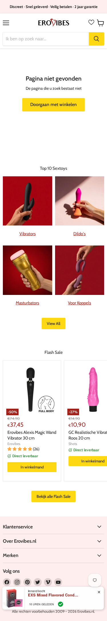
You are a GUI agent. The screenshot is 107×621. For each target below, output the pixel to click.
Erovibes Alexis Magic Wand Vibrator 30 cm (31, 435)
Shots (72, 444)
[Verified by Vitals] (60, 604)
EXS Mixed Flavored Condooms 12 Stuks (53, 595)
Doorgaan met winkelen (53, 104)
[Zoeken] (96, 38)
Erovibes (13, 444)
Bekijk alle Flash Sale (53, 496)
